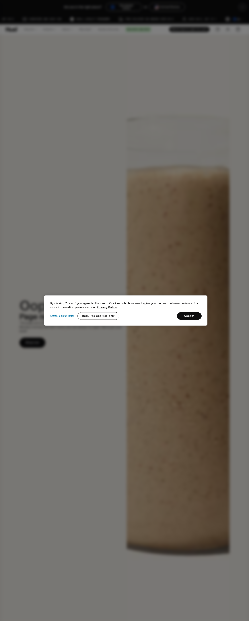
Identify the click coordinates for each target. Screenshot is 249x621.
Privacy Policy (107, 307)
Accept (189, 316)
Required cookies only (98, 316)
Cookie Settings (62, 315)
